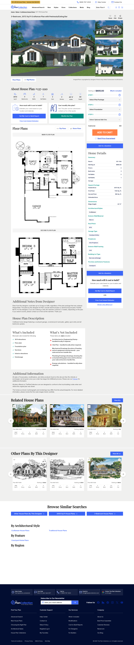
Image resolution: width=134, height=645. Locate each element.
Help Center (44, 617)
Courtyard (92, 265)
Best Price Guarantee (104, 621)
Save (110, 18)
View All (115, 453)
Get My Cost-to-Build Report (29, 116)
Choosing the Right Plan (18, 625)
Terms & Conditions (16, 641)
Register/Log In (45, 629)
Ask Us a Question (105, 146)
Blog (88, 7)
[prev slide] (11, 421)
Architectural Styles (17, 629)
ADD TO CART (105, 132)
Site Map (47, 641)
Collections (73, 7)
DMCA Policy (39, 641)
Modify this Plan (67, 116)
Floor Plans (16, 80)
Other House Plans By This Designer (28, 514)
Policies (75, 379)
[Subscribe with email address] (74, 602)
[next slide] (123, 421)
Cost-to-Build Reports (76, 625)
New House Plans (16, 621)
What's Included (74, 617)
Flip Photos (31, 80)
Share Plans (77, 128)
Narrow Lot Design (95, 258)
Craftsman (92, 212)
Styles (56, 7)
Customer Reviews (103, 625)
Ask (115, 18)
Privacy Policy (29, 641)
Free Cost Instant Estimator (104, 300)
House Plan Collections (18, 633)
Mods (82, 7)
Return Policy (44, 625)
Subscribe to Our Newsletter (52, 598)
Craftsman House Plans (27, 12)
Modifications (73, 621)
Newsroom (100, 629)
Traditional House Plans (58, 531)
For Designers (73, 629)
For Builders (72, 633)
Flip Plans (62, 128)
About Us (100, 617)
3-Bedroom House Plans (103, 514)
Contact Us (43, 621)
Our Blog (100, 633)
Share (120, 18)
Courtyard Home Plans (20, 540)
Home (13, 12)
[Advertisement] (67, 569)
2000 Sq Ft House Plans (66, 514)
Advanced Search (38, 7)
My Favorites (44, 633)
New (49, 7)
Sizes (63, 7)
